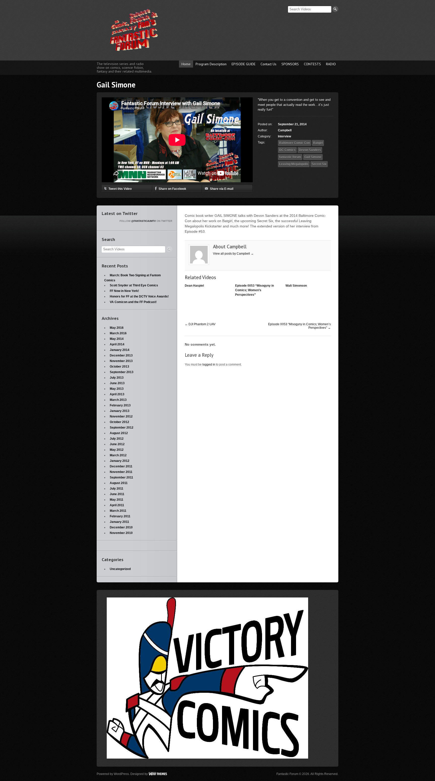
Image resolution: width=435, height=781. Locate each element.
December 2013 (121, 355)
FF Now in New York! (124, 291)
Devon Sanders (310, 150)
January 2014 (119, 350)
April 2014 (117, 344)
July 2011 (116, 488)
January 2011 (119, 522)
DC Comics (287, 150)
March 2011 (118, 511)
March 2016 (118, 333)
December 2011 (121, 466)
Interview (284, 136)
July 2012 (117, 438)
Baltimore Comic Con (294, 143)
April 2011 (117, 505)
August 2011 (119, 483)
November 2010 (121, 533)
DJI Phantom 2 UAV (200, 324)
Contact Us (268, 64)
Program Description (211, 64)
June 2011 (117, 494)
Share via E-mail (221, 189)
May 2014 (117, 339)
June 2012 (117, 444)
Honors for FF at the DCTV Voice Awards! (139, 296)
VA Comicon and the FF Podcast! (133, 302)
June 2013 (117, 383)
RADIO (331, 64)
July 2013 (117, 377)
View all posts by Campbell (233, 253)
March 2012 (118, 455)
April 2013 (117, 394)
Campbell (285, 130)
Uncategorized (120, 569)
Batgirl (318, 143)
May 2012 (117, 450)
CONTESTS (312, 64)
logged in (208, 364)
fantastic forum (290, 157)
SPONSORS (290, 64)
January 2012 (119, 461)
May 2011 (116, 499)
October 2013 (119, 366)
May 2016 (117, 327)
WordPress (121, 774)
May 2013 (117, 388)
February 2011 (120, 516)
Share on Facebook (172, 189)
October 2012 (119, 422)
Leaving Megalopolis (293, 164)
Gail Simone (312, 157)
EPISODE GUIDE (244, 64)
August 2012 (119, 433)
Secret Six (319, 164)
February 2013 (120, 405)
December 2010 (121, 527)
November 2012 (121, 416)
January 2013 (119, 411)
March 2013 (118, 400)
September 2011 (121, 477)
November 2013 (121, 361)
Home (186, 64)
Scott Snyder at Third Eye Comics (134, 285)
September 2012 (121, 427)
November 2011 (121, 472)
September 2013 (121, 372)
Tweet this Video (120, 189)
